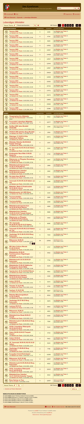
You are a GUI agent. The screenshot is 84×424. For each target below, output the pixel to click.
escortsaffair (15, 381)
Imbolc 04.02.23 (14, 338)
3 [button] (67, 25)
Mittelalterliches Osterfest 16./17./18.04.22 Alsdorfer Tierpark (20, 375)
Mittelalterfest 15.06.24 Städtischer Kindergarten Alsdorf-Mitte (20, 266)
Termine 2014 (13, 85)
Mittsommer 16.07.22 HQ (17, 358)
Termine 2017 (13, 72)
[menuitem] (16, 14)
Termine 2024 (13, 40)
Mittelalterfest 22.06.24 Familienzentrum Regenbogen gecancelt (19, 253)
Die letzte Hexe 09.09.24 (17, 176)
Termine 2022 (13, 49)
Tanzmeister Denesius (18, 129)
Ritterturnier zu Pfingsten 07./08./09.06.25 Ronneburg (18, 218)
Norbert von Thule (17, 33)
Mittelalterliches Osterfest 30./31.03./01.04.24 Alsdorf (18, 276)
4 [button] (70, 25)
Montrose (58, 240)
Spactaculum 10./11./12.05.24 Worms (21, 271)
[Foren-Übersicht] (13, 7)
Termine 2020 (13, 58)
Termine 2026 (13, 31)
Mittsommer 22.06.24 (16, 240)
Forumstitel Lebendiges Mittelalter (20, 121)
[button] (59, 25)
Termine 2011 (13, 99)
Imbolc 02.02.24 (14, 281)
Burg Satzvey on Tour (16, 380)
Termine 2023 (13, 45)
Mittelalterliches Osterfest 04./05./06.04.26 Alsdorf (17, 171)
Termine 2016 (13, 76)
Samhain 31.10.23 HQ (16, 290)
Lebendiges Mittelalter (13, 22)
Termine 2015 (13, 81)
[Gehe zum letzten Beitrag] (67, 31)
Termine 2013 (13, 90)
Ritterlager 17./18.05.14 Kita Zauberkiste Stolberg (18, 137)
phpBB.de (49, 412)
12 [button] (77, 25)
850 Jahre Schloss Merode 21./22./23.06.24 (18, 247)
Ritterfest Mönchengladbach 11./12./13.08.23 (18, 295)
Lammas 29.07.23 (15, 306)
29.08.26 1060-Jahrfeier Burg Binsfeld (21, 132)
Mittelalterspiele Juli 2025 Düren (20, 192)
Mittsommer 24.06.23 (16, 311)
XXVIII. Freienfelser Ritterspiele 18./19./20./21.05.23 (20, 327)
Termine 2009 (13, 108)
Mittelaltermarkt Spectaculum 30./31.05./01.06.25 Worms (19, 206)
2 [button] (65, 25)
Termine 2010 (13, 103)
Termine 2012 (13, 94)
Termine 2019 (13, 63)
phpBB (36, 410)
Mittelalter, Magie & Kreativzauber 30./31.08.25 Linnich (20, 187)
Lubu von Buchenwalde (18, 117)
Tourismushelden (15, 197)
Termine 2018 (13, 67)
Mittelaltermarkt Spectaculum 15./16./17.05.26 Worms (19, 165)
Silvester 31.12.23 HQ (16, 286)
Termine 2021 (13, 54)
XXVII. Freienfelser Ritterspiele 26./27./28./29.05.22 (19, 369)
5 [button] (72, 25)
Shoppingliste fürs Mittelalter (19, 116)
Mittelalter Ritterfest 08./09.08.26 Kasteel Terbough (20, 143)
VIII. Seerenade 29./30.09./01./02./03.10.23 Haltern (20, 223)
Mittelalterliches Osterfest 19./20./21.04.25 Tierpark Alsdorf (20, 212)
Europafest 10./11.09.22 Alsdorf (19, 354)
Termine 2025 (13, 36)
